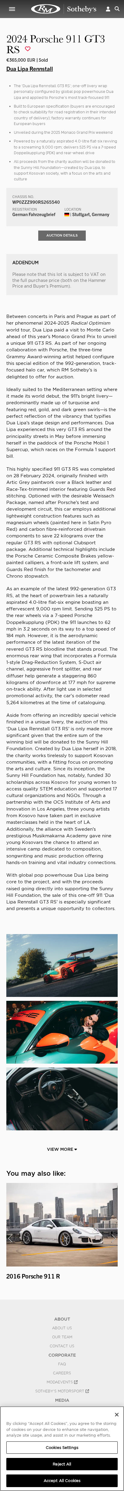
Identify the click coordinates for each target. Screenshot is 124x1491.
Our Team (62, 1337)
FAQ (62, 1364)
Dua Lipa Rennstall (29, 68)
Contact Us (62, 1346)
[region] (62, 1448)
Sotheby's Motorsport (60, 1391)
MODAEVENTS (60, 1382)
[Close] (116, 1414)
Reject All (62, 1464)
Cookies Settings (62, 1447)
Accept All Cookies (62, 1480)
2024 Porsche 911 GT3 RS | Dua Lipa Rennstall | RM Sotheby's (63, 9)
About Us (62, 1328)
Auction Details (62, 235)
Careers (62, 1373)
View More (60, 1149)
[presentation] (10, 1238)
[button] (108, 8)
